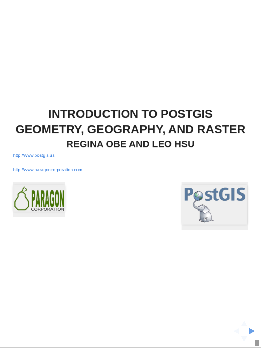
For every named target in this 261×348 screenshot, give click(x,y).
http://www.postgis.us (33, 155)
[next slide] (253, 331)
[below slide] (244, 340)
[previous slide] (234, 331)
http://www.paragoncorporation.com (47, 169)
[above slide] (244, 321)
